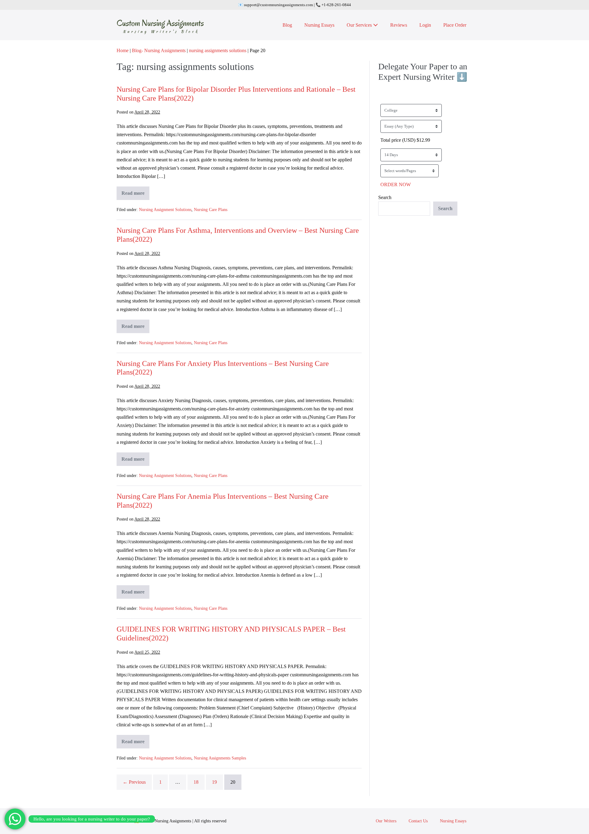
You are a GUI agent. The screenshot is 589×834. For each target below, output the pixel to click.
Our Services (360, 25)
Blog (287, 25)
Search (384, 197)
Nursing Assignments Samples (220, 758)
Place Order (454, 25)
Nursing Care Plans (210, 209)
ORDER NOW (395, 184)
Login (425, 25)
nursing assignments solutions (217, 50)
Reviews (398, 25)
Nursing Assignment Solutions (165, 209)
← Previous (134, 782)
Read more (135, 195)
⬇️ (461, 77)
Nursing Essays (319, 25)
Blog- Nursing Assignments (159, 50)
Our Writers (386, 821)
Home (123, 50)
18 (196, 782)
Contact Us (418, 821)
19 (214, 782)
